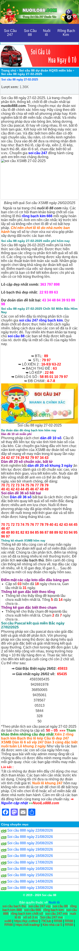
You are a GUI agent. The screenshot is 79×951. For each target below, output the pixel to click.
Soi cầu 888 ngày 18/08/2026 (30, 856)
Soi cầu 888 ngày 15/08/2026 (30, 875)
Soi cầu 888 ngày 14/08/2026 (30, 881)
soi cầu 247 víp (39, 906)
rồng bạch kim (53, 910)
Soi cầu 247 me (51, 917)
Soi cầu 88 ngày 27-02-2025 (19, 79)
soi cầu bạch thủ (14, 906)
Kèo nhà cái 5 (52, 925)
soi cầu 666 (32, 910)
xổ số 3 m (30, 917)
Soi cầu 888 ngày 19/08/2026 (30, 849)
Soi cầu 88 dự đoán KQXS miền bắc (45, 70)
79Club (46, 921)
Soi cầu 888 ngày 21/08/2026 (30, 837)
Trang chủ (8, 70)
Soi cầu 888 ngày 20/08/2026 (30, 843)
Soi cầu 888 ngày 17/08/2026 (30, 862)
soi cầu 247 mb (56, 913)
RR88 (58, 921)
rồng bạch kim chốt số (27, 913)
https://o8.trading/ (27, 925)
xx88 (8, 921)
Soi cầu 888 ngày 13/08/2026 (30, 888)
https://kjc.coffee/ (26, 921)
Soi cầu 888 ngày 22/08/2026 (30, 830)
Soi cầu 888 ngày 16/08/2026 (30, 869)
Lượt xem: (10, 87)
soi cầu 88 (60, 906)
